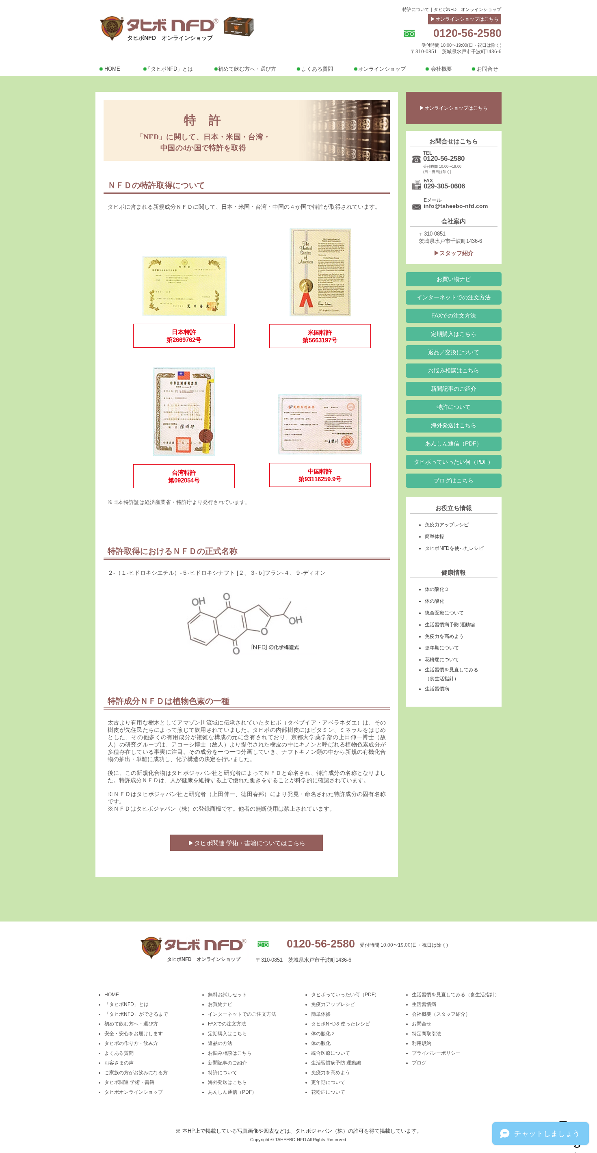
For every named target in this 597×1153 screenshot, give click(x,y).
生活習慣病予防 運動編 (336, 1063)
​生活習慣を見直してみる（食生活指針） (456, 994)
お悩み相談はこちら (230, 1053)
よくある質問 (119, 1053)
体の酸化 (321, 1043)
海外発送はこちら (227, 1082)
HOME (111, 994)
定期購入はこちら (227, 1033)
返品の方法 (220, 1043)
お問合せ (421, 1024)
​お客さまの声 (119, 1063)
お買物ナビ (220, 1004)
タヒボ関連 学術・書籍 (129, 1082)
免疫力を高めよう (330, 1072)
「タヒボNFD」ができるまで (136, 1014)
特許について (222, 1072)
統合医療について (330, 1053)
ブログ (419, 1063)
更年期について (328, 1082)
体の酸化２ (323, 1033)
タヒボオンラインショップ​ (133, 1092)
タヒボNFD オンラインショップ (170, 38)
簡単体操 (321, 1014)
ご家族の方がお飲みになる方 (136, 1072)
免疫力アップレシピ (333, 1004)
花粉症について (328, 1092)
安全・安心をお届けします (133, 1033)
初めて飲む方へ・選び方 (131, 1024)
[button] (454, 444)
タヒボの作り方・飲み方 (131, 1043)
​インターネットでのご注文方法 (242, 1014)
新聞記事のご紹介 (227, 1063)
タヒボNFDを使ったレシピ (340, 1024)
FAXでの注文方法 (227, 1024)
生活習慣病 (424, 1004)
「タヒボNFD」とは (126, 1004)
